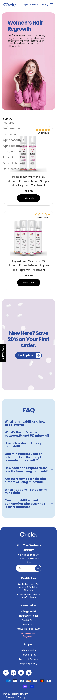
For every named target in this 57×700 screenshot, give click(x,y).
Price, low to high (14, 151)
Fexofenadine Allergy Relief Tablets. (29, 596)
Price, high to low (14, 157)
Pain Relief (28, 624)
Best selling (10, 134)
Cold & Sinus (29, 620)
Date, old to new (13, 163)
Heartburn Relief (28, 615)
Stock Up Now (25, 355)
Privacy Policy (28, 650)
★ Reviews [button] (3, 353)
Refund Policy (28, 654)
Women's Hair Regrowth (28, 635)
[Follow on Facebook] (5, 672)
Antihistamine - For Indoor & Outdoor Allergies (29, 587)
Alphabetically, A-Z (15, 140)
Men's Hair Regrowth (28, 629)
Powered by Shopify (15, 697)
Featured (9, 122)
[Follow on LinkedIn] (28, 672)
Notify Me (28, 197)
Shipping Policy (28, 663)
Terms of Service (28, 659)
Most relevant (12, 128)
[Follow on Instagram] (13, 672)
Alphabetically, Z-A (15, 146)
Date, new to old (13, 169)
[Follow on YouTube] (21, 672)
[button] (43, 130)
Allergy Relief (28, 611)
